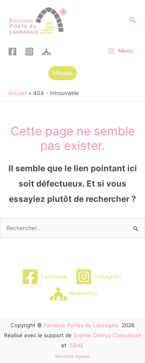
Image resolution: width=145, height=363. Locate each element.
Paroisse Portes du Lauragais (81, 325)
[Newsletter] (46, 51)
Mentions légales (72, 356)
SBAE (77, 345)
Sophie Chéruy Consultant (107, 335)
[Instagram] (29, 51)
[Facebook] (12, 51)
